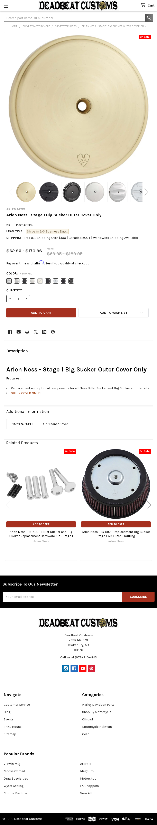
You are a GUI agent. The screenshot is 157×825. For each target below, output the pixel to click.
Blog (7, 712)
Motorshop (88, 778)
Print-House (12, 727)
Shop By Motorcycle (96, 712)
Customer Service (17, 704)
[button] (113, 312)
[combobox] (78, 18)
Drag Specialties (16, 778)
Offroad (87, 719)
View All (86, 793)
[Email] (18, 331)
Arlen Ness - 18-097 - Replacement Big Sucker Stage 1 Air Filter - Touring (116, 534)
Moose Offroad (14, 771)
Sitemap (10, 734)
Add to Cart (41, 524)
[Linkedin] (44, 331)
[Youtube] (82, 668)
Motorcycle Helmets (97, 727)
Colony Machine (15, 793)
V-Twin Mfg (12, 764)
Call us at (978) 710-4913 (78, 657)
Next (146, 192)
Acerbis (85, 764)
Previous (10, 192)
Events (8, 719)
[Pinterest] (53, 331)
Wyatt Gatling (14, 786)
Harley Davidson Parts (98, 704)
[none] (78, 107)
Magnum (87, 771)
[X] (35, 331)
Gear (85, 734)
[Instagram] (65, 668)
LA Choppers (89, 786)
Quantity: (14, 290)
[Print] (27, 331)
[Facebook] (10, 331)
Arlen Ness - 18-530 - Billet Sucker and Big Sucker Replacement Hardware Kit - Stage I (41, 534)
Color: (19, 273)
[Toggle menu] (5, 5)
